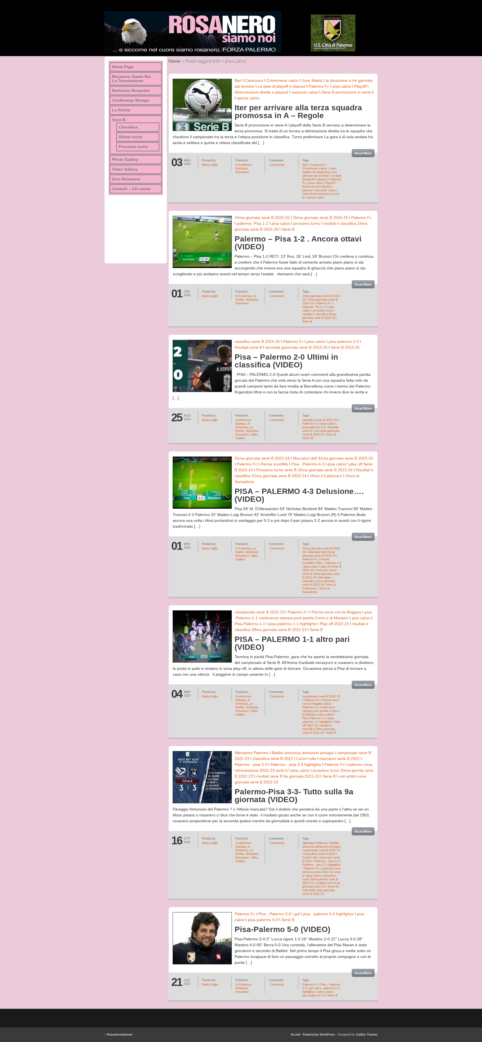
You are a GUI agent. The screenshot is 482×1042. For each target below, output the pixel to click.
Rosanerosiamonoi (118, 1034)
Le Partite (121, 110)
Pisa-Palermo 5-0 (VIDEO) (282, 929)
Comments (277, 164)
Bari (238, 80)
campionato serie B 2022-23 (260, 612)
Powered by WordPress (319, 1034)
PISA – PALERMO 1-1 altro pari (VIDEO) (292, 643)
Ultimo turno (131, 137)
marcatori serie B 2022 (339, 758)
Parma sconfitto (274, 464)
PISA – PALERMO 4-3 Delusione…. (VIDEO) (299, 495)
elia (313, 758)
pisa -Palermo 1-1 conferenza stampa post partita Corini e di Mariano (320, 709)
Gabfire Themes (367, 1034)
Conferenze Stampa (243, 421)
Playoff (360, 86)
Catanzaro (254, 80)
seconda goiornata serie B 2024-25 (296, 347)
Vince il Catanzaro (326, 476)
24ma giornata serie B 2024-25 (262, 217)
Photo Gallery (125, 159)
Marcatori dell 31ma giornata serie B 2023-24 (333, 458)
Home (174, 61)
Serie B (288, 229)
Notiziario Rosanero (242, 170)
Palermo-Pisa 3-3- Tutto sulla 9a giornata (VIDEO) (294, 795)
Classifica (128, 127)
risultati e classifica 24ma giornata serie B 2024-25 (319, 315)
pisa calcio (341, 86)
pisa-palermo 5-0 (263, 919)
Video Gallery (125, 169)
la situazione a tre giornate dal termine (319, 173)
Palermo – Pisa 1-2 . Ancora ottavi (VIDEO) (298, 243)
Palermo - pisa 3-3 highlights (296, 764)
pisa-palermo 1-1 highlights (293, 624)
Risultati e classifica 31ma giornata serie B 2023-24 (318, 581)
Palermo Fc (319, 86)
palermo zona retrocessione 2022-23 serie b (321, 872)
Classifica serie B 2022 (273, 758)
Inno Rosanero (126, 179)
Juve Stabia (312, 80)
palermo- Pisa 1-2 (252, 223)
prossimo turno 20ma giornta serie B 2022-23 (320, 879)
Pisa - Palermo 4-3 (307, 464)
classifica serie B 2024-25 (257, 341)
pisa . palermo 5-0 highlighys (328, 914)
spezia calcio (248, 98)
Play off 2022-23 (334, 624)
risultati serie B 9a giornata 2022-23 (287, 776)
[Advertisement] (136, 227)
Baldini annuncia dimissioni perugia (303, 753)
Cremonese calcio (282, 80)
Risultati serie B (248, 347)
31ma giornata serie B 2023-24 (262, 458)
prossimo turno (306, 223)
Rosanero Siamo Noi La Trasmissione (131, 79)
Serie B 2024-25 (345, 347)
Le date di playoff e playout (281, 86)
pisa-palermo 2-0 (344, 341)
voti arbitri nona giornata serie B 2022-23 (318, 891)
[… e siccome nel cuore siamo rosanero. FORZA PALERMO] (192, 32)
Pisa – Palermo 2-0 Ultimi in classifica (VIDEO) (286, 361)
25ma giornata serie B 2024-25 (320, 217)
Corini (301, 758)
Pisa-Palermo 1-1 (250, 624)
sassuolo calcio (304, 92)
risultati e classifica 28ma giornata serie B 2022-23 (318, 729)
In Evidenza (243, 164)
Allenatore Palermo (251, 753)
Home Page (123, 67)
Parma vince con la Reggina (336, 612)
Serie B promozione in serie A (347, 92)
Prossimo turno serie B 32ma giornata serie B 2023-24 (304, 470)
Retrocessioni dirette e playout (261, 92)
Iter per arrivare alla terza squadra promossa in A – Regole (298, 111)
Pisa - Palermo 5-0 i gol (279, 914)
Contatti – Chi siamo (131, 189)
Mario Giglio (210, 164)
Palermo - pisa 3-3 (251, 764)
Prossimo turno (133, 147)
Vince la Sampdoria (316, 590)
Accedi (295, 1034)
